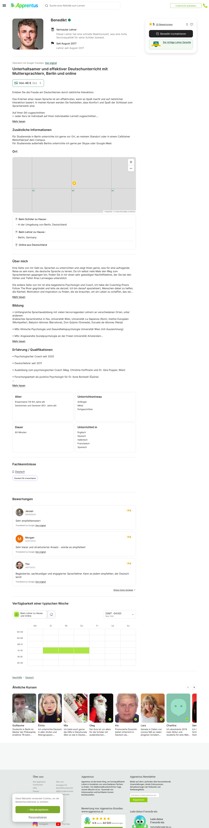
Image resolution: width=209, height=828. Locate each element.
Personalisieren (38, 817)
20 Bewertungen (164, 24)
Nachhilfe (17, 677)
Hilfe (35, 788)
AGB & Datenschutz (64, 791)
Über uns (60, 782)
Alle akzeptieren (38, 809)
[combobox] (81, 5)
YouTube (66, 824)
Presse (36, 791)
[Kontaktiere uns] (205, 5)
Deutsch (20, 471)
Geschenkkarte (62, 794)
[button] (191, 24)
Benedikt (59, 20)
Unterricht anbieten (185, 5)
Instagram (43, 824)
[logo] (26, 5)
